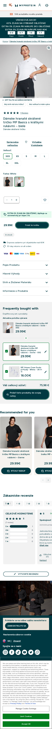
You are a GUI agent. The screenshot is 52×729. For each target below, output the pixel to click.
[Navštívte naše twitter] (31, 652)
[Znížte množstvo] (7, 200)
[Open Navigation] (5, 5)
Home (5, 41)
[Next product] (48, 480)
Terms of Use (30, 703)
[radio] (7, 156)
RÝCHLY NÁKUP (18, 471)
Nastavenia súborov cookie (17, 634)
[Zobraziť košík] (46, 5)
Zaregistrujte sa (16, 626)
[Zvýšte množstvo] (16, 200)
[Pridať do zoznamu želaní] (45, 200)
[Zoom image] (49, 48)
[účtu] (39, 5)
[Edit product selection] (45, 351)
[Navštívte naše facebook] (11, 652)
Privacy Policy (15, 703)
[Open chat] (37, 652)
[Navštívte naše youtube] (24, 652)
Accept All (26, 724)
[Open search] (11, 5)
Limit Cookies (26, 716)
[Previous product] (43, 480)
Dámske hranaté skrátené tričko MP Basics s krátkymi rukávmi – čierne (16, 454)
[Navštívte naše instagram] (5, 652)
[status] (11, 200)
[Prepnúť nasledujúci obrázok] (49, 71)
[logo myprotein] (25, 5)
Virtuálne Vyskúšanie (37, 143)
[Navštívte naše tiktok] (18, 652)
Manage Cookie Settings (26, 709)
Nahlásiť (43, 560)
